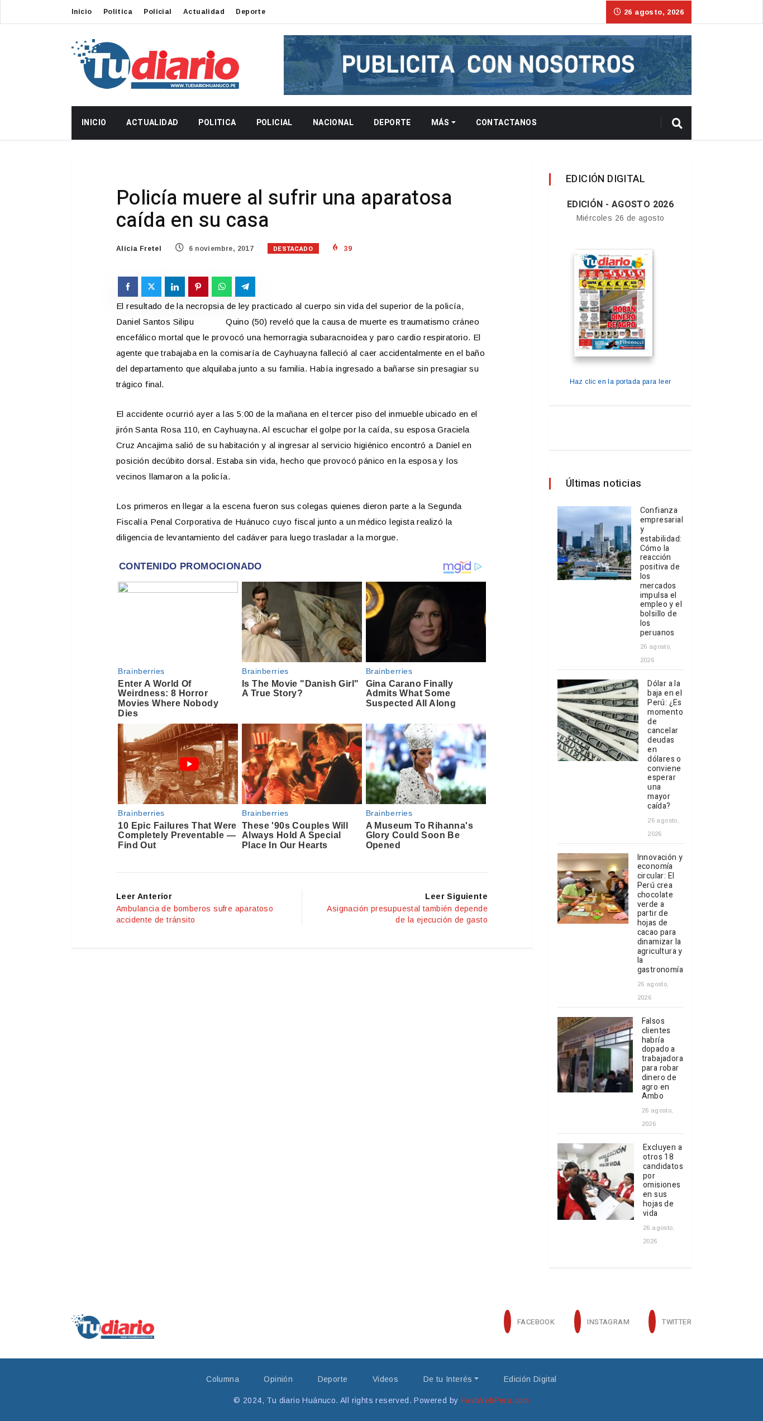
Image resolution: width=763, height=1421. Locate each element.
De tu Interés (448, 1379)
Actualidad (204, 12)
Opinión (278, 1379)
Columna (222, 1379)
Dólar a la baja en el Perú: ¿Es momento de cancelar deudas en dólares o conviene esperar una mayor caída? (665, 744)
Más (440, 123)
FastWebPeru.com (495, 1400)
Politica (117, 12)
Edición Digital (530, 1379)
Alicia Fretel (138, 249)
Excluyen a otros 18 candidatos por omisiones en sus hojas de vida (663, 1180)
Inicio (81, 12)
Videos (385, 1379)
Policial (157, 12)
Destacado (293, 249)
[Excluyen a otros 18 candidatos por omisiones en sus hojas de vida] (595, 1181)
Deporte (250, 12)
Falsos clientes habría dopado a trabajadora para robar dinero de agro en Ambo (662, 1058)
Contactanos (506, 123)
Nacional (333, 123)
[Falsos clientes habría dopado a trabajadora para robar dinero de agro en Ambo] (595, 1054)
